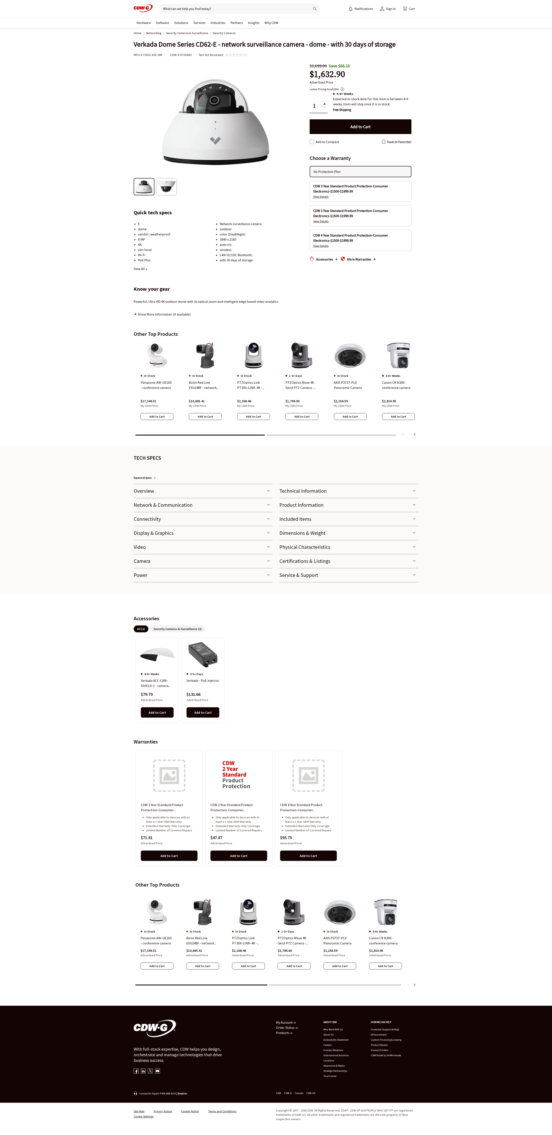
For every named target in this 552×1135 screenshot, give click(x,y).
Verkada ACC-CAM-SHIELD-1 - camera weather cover (154, 683)
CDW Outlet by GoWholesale (386, 1055)
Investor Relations (333, 1050)
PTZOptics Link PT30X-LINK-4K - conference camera (246, 941)
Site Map (139, 1111)
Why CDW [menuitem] (271, 23)
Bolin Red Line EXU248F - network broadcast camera (200, 941)
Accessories (324, 259)
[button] (408, 8)
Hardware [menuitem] (143, 23)
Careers (327, 1045)
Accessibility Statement (336, 1039)
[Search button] (314, 8)
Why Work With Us (333, 1029)
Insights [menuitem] (253, 23)
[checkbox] (312, 142)
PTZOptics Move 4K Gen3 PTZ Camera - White (292, 941)
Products (283, 1033)
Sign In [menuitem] (391, 8)
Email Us (182, 1093)
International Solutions (336, 1055)
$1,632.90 (327, 74)
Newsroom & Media (334, 1065)
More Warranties (359, 259)
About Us (328, 1034)
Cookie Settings (144, 1116)
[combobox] (233, 8)
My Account (284, 1022)
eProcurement (379, 1034)
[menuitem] (350, 8)
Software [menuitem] (162, 23)
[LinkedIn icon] (143, 1071)
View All (139, 269)
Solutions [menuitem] (181, 23)
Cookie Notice (190, 1111)
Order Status (285, 1027)
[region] (276, 390)
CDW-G (288, 1093)
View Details (321, 197)
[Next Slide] (414, 985)
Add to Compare (327, 142)
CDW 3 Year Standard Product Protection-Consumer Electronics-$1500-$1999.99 (162, 808)
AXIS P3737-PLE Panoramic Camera (337, 940)
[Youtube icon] (157, 1071)
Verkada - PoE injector (203, 681)
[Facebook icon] (136, 1071)
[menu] (361, 8)
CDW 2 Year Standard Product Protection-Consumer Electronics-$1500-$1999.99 (231, 808)
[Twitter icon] (150, 1071)
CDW (278, 1093)
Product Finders (379, 1050)
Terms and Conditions (222, 1111)
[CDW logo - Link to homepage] (143, 8)
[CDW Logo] (143, 8)
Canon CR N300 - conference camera (383, 940)
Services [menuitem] (199, 23)
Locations (328, 1060)
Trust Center (330, 1076)
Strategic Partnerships (335, 1070)
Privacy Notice (163, 1111)
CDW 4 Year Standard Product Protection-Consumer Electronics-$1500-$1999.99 (301, 808)
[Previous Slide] (408, 985)
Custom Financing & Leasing (386, 1039)
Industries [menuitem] (218, 23)
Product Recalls (379, 1045)
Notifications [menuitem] (363, 8)
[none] (143, 22)
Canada (299, 1093)
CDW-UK (310, 1093)
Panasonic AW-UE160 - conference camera (156, 940)
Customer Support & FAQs (385, 1029)
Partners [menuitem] (237, 23)
